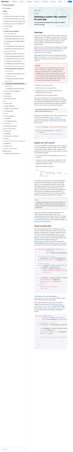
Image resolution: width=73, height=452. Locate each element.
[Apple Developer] (5, 1)
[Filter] (13, 449)
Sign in (70, 1)
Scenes (50, 302)
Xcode (35, 10)
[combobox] (13, 449)
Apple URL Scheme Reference (42, 221)
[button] (65, 1)
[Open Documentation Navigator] (2, 5)
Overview (38, 32)
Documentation (9, 5)
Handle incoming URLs (42, 226)
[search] (12, 449)
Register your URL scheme (44, 143)
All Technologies (7, 8)
